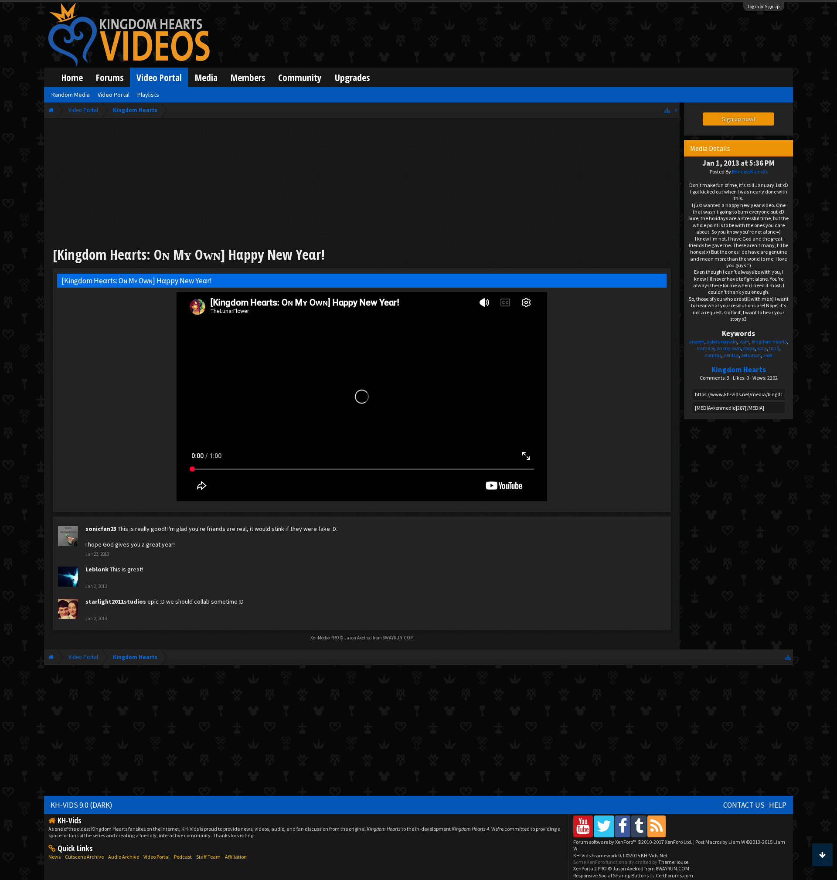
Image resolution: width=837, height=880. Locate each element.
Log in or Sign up (764, 6)
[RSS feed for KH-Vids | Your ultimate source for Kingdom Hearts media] (656, 826)
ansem (696, 341)
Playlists (148, 95)
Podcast (183, 856)
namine (706, 348)
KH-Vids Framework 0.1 (620, 855)
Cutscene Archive (84, 856)
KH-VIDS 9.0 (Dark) (81, 805)
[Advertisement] (361, 184)
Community (300, 77)
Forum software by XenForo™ (632, 842)
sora (762, 348)
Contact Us (744, 805)
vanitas (712, 355)
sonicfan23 (100, 529)
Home (72, 77)
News (54, 856)
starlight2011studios (115, 601)
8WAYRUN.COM (398, 638)
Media (206, 77)
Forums (109, 77)
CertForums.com (674, 875)
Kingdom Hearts (738, 369)
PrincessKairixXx (750, 171)
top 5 (774, 348)
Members (248, 77)
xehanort (751, 355)
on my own (729, 348)
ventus (731, 355)
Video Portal (159, 77)
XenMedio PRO (324, 638)
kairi (744, 341)
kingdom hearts (769, 341)
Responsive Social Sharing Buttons (611, 875)
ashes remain (722, 341)
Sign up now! (738, 119)
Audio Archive (123, 856)
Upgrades (352, 77)
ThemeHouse (673, 862)
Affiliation (236, 856)
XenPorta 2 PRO (590, 868)
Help (777, 805)
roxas (749, 348)
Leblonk (97, 569)
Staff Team (208, 856)
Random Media (70, 95)
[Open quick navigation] (667, 110)
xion (767, 355)
